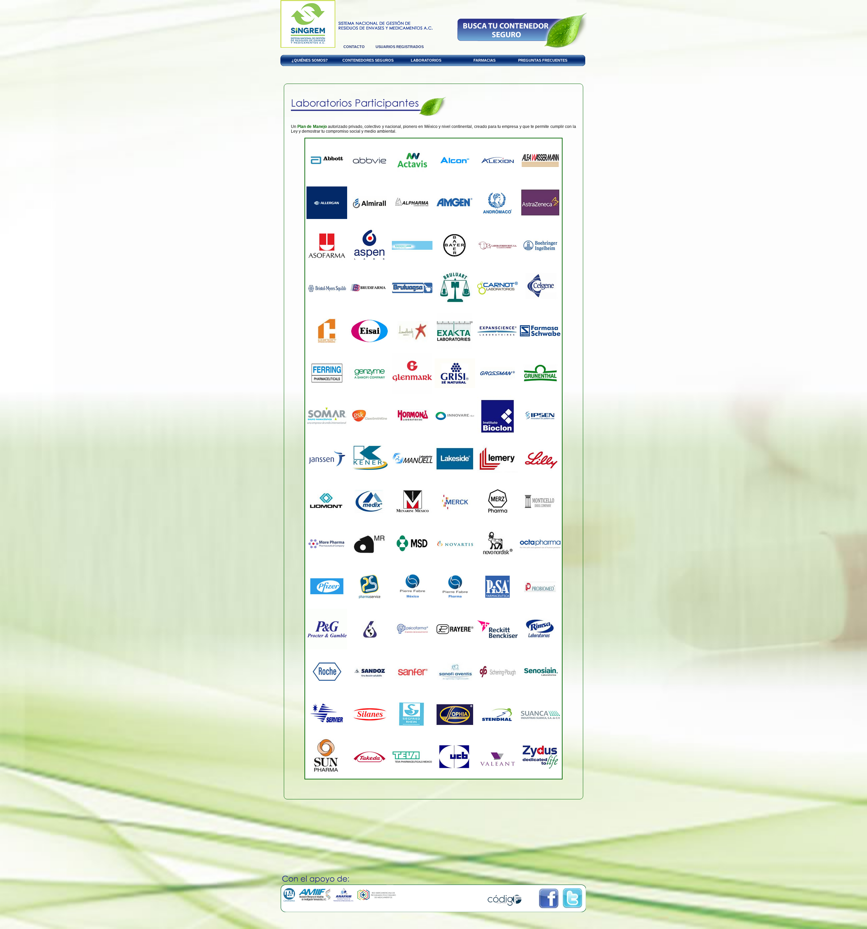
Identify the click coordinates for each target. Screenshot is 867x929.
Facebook (548, 898)
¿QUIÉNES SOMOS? (310, 60)
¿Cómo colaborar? (522, 31)
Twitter (572, 898)
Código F (505, 900)
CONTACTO (354, 47)
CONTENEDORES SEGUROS (368, 60)
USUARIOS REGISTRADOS (400, 47)
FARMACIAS (484, 60)
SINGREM (307, 24)
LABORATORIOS (426, 60)
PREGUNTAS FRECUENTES (542, 60)
